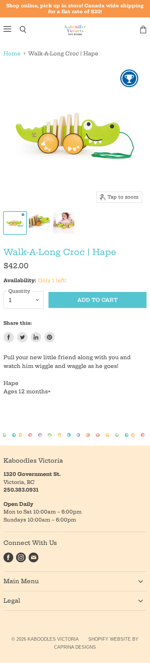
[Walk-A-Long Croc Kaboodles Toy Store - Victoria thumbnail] (15, 223)
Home (12, 53)
